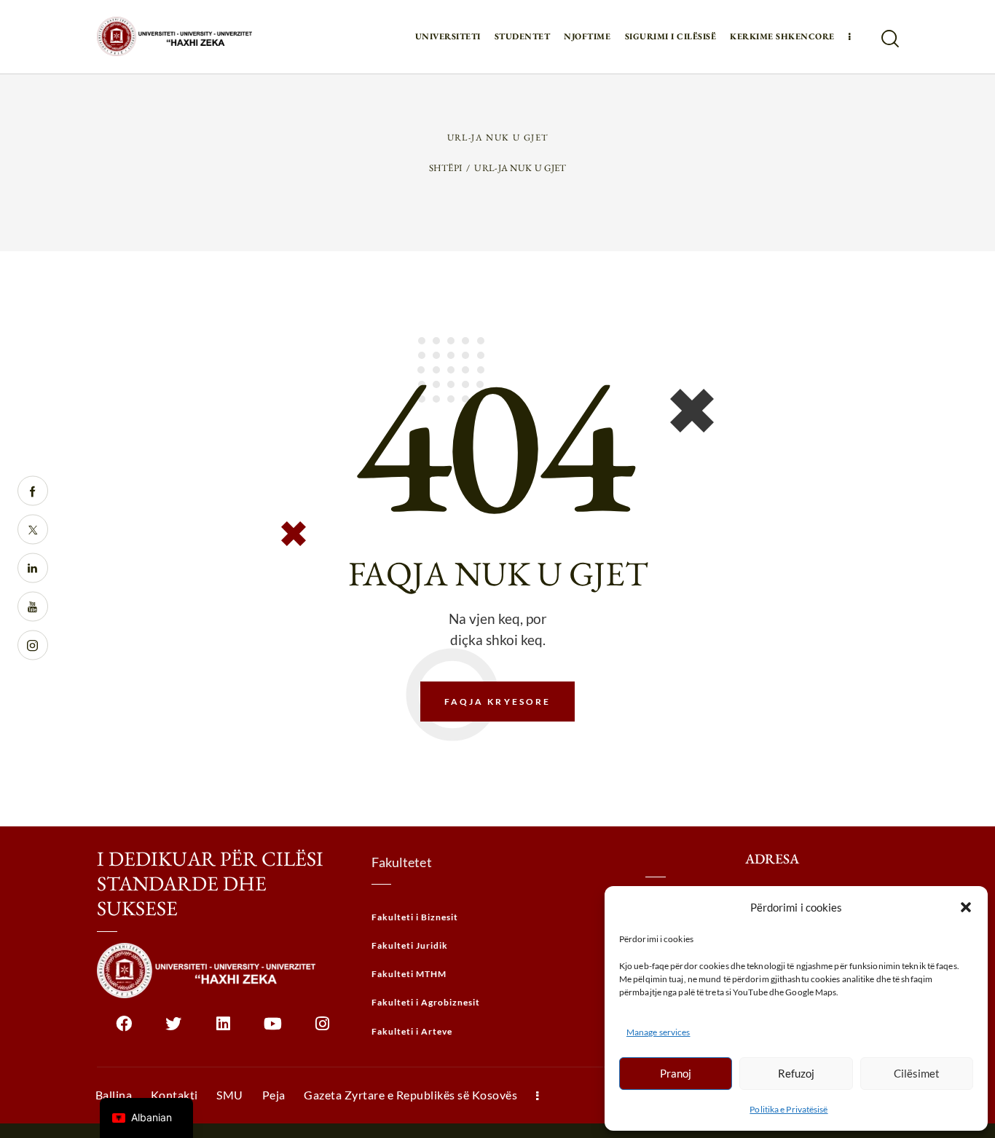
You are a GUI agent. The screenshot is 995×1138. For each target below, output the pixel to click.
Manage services (658, 1032)
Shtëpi (446, 168)
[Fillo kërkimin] (889, 39)
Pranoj (675, 1073)
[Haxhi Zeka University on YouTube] (272, 1029)
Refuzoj (796, 1073)
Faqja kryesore (497, 701)
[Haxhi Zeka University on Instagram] (322, 1029)
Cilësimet (917, 1073)
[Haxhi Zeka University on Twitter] (173, 1029)
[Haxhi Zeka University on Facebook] (124, 1029)
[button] (966, 907)
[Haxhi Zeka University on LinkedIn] (223, 1029)
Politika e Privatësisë (788, 1109)
